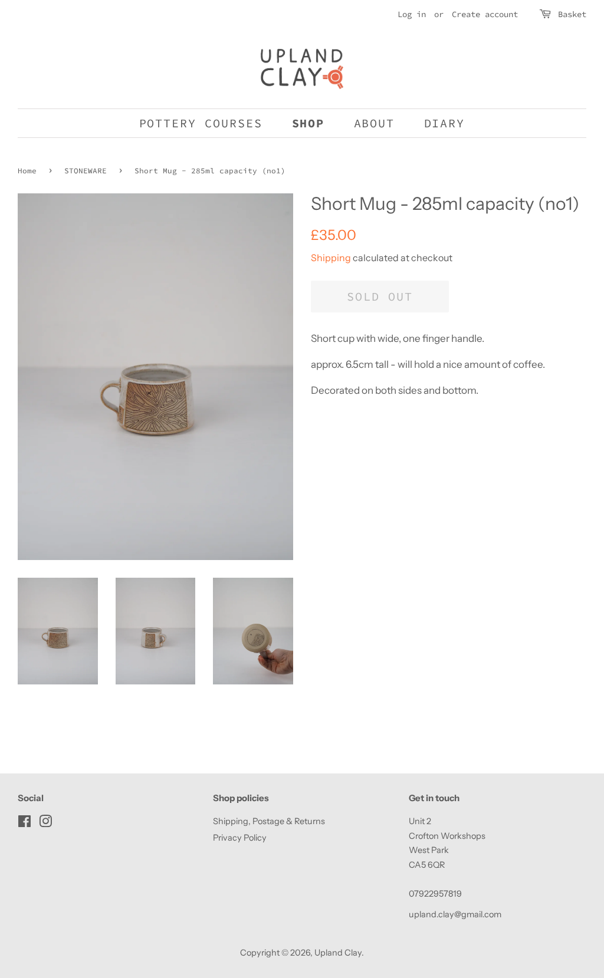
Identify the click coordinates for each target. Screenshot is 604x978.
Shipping (331, 258)
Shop (308, 123)
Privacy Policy (240, 837)
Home (27, 170)
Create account (485, 14)
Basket (572, 14)
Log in (412, 14)
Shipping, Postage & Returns (269, 821)
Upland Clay (338, 952)
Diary (444, 123)
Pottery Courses (201, 123)
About (374, 123)
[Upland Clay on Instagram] (45, 823)
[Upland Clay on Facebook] (24, 823)
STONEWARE (85, 170)
